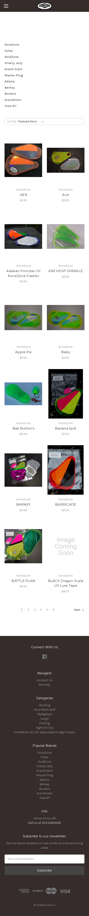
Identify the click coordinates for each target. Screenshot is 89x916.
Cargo (44, 718)
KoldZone (12, 57)
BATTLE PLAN (23, 581)
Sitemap (44, 685)
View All (10, 106)
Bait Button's (23, 428)
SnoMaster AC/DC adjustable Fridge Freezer (44, 732)
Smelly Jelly (13, 63)
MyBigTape (44, 714)
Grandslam (13, 100)
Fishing (44, 723)
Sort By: (12, 121)
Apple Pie (23, 352)
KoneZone (12, 44)
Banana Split (65, 428)
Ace (65, 195)
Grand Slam (13, 69)
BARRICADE (65, 504)
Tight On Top (44, 728)
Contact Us (44, 680)
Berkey (10, 87)
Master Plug (14, 75)
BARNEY (23, 504)
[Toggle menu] (6, 6)
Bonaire (10, 93)
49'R (23, 195)
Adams (10, 81)
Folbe (9, 51)
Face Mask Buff (44, 709)
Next (77, 610)
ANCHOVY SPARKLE (65, 271)
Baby (65, 352)
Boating (44, 705)
